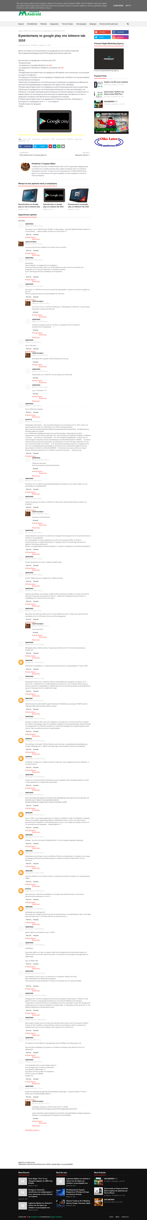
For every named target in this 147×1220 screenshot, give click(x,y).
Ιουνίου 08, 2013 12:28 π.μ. (34, 532)
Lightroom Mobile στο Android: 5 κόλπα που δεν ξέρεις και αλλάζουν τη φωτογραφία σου (40, 1205)
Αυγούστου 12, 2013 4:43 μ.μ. (35, 662)
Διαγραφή (35, 234)
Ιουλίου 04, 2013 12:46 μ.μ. (42, 460)
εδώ (50, 65)
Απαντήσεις (31, 237)
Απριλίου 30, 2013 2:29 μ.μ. (35, 244)
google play (78, 139)
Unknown (29, 660)
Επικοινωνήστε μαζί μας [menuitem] (109, 24)
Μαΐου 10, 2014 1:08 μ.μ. (41, 387)
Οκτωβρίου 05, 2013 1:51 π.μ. (35, 815)
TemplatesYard (35, 1217)
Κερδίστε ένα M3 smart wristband (116, 82)
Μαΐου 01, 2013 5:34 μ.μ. (41, 321)
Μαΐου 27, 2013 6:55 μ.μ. (34, 406)
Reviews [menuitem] (44, 24)
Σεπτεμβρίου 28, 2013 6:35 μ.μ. (36, 777)
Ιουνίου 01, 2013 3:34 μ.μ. (34, 480)
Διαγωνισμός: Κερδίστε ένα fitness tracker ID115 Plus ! (114, 93)
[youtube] (102, 32)
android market (61, 139)
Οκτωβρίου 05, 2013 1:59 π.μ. (35, 837)
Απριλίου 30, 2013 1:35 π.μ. (35, 226)
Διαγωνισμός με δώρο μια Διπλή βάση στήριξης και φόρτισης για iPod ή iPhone (116, 1191)
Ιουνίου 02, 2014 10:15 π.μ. (34, 1062)
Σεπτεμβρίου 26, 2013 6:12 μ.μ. (36, 758)
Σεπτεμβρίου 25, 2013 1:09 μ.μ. (36, 741)
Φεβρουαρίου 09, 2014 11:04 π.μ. (37, 995)
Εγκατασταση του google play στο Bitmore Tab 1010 (78, 205)
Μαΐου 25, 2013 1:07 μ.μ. (41, 371)
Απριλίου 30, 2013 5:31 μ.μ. (35, 260)
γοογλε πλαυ (36, 139)
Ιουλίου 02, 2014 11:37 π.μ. (41, 1103)
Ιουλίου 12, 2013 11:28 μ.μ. (35, 590)
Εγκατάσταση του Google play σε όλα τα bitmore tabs (29, 205)
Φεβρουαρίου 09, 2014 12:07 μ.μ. (37, 1019)
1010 (24, 139)
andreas (28, 739)
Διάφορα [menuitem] (93, 24)
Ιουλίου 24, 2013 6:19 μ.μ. (41, 626)
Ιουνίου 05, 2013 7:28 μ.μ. (34, 498)
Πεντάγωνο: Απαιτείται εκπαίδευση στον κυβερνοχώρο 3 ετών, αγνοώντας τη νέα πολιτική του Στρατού (40, 1193)
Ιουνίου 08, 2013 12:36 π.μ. (34, 559)
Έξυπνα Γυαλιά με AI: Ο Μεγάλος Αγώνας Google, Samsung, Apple (78, 1202)
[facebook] (120, 32)
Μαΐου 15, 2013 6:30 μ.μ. (34, 342)
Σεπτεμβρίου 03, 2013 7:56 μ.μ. (36, 718)
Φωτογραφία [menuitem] (81, 24)
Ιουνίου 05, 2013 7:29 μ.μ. (41, 514)
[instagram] (120, 37)
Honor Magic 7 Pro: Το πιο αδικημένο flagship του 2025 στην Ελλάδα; (40, 1181)
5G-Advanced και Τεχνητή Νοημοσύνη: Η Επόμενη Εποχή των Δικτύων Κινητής (77, 1192)
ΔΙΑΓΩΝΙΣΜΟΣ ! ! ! (110, 101)
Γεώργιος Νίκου (25, 45)
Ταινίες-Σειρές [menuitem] (67, 24)
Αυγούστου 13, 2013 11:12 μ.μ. (36, 678)
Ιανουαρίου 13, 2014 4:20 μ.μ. (35, 929)
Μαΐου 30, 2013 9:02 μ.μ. (34, 421)
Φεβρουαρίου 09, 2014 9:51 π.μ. (36, 973)
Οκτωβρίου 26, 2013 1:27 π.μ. (35, 853)
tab (30, 31)
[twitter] (102, 37)
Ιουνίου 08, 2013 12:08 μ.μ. (35, 575)
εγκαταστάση (45, 139)
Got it (128, 6)
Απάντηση (28, 234)
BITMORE (70, 139)
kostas (28, 889)
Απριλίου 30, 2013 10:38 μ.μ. (42, 303)
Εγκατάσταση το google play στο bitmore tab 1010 (53, 205)
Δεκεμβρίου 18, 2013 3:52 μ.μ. (36, 891)
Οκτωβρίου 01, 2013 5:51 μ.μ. (35, 794)
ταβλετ (53, 139)
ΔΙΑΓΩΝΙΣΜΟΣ (109, 1199)
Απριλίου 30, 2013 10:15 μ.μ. (35, 286)
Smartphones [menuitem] (32, 24)
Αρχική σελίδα (23, 31)
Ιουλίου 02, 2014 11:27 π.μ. (35, 1088)
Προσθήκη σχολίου (32, 1130)
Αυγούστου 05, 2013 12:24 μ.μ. (36, 644)
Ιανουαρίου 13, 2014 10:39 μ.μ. (36, 945)
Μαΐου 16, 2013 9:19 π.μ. (41, 355)
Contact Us (125, 1217)
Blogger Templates (56, 1217)
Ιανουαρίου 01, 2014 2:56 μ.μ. (35, 909)
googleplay (21, 141)
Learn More (118, 6)
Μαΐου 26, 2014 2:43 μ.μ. (34, 1040)
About (117, 1217)
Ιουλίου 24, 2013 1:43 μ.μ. (34, 610)
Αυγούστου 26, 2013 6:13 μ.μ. (35, 700)
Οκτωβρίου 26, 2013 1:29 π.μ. (35, 873)
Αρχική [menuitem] (21, 24)
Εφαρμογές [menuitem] (54, 24)
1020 (29, 139)
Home (111, 1217)
